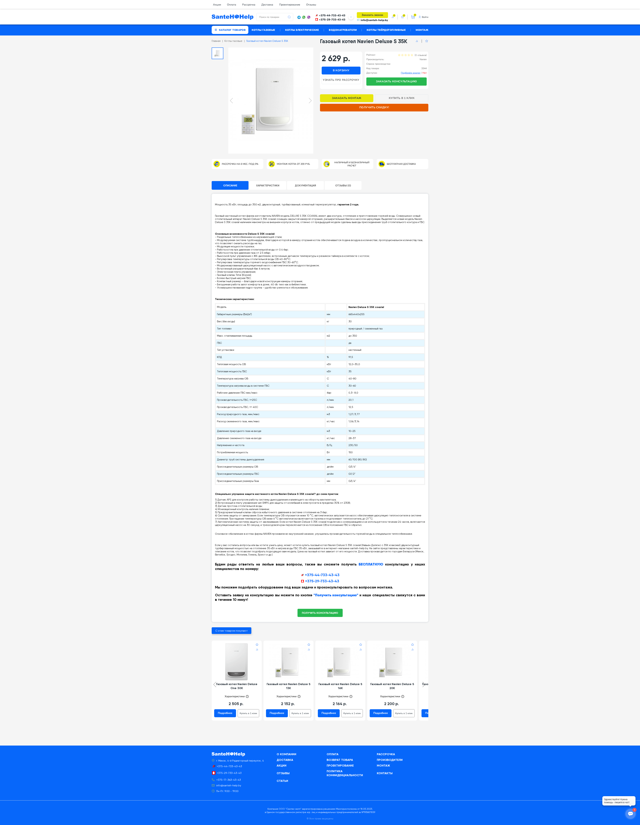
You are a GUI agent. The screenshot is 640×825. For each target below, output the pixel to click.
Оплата (231, 4)
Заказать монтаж (346, 98)
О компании (286, 754)
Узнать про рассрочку (341, 80)
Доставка (267, 4)
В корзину (341, 70)
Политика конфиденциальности (345, 773)
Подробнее (225, 713)
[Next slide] (310, 100)
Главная (216, 40)
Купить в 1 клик (402, 98)
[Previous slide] (231, 100)
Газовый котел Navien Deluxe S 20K (392, 686)
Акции (217, 4)
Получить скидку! (374, 107)
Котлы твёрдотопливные (386, 29)
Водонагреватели (343, 29)
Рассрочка (248, 4)
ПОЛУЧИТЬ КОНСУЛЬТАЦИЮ (320, 612)
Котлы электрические (302, 29)
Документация (305, 185)
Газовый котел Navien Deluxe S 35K (267, 40)
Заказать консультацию (396, 81)
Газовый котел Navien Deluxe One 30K (236, 686)
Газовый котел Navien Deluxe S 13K (288, 686)
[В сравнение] (416, 41)
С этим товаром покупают (231, 630)
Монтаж (422, 29)
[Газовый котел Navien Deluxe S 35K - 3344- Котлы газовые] (270, 100)
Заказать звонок (372, 15)
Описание (230, 185)
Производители (390, 760)
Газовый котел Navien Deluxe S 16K (340, 686)
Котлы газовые (263, 29)
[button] (217, 53)
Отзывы (311, 4)
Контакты (385, 773)
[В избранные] (425, 41)
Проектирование (289, 4)
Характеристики (267, 185)
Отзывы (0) (343, 185)
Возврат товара (340, 760)
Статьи (282, 781)
